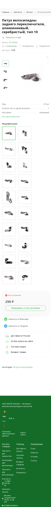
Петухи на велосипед (22, 367)
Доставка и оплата (21, 449)
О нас (33, 448)
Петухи (29, 12)
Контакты (20, 468)
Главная (5, 12)
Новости (34, 452)
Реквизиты (21, 472)
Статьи (34, 460)
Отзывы (34, 456)
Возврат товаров (20, 463)
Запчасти (18, 12)
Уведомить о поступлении (25, 308)
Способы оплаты (20, 456)
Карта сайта (23, 433)
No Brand (13, 42)
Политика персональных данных (8, 433)
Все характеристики (11, 116)
